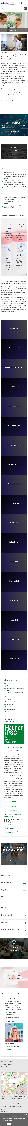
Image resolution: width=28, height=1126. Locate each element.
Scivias (14, 806)
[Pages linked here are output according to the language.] (21, 3)
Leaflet (12, 1094)
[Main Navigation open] (25, 3)
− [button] (3, 1077)
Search (25, 8)
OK (9, 1124)
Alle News (14, 155)
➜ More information (18, 1124)
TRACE (14, 801)
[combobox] (14, 8)
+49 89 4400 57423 (11, 828)
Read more (14, 954)
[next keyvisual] (26, 22)
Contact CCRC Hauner (6, 1067)
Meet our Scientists (14, 131)
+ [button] (3, 1074)
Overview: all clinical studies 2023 (14, 747)
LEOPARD (14, 811)
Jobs (14, 983)
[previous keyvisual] (1, 22)
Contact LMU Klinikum (6, 1064)
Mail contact (8, 1049)
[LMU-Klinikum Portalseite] (6, 3)
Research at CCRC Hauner (7, 1061)
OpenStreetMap (18, 1094)
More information (14, 860)
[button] (15, 831)
